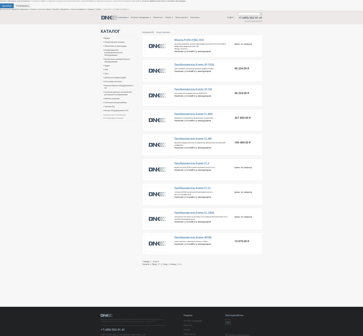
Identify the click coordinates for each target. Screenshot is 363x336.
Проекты (157, 17)
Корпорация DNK (148, 32)
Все (180, 264)
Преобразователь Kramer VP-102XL (194, 64)
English (230, 17)
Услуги (168, 17)
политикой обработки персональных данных (96, 1)
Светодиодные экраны (113, 118)
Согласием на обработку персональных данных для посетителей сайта (55, 1)
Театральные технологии (114, 115)
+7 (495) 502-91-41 (108, 9)
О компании (121, 17)
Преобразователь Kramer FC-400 (193, 138)
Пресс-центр (181, 17)
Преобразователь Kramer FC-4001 (193, 113)
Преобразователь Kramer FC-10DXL (194, 212)
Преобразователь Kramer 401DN (192, 237)
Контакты (195, 17)
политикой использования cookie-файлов (127, 1)
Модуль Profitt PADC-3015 (189, 39)
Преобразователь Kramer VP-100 (193, 89)
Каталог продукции (140, 17)
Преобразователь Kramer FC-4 (191, 163)
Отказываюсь (22, 5)
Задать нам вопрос (253, 21)
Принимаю (7, 5)
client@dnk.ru (125, 9)
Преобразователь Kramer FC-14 (192, 187)
